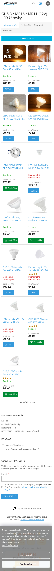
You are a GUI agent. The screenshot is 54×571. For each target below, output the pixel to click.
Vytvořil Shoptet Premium (29, 508)
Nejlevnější (26, 25)
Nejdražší (38, 25)
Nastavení (26, 555)
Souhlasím (26, 564)
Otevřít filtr (27, 38)
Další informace (10, 545)
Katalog (4, 420)
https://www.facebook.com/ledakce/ (22, 449)
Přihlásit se (10, 496)
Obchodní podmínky (10, 424)
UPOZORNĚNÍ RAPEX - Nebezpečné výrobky (21, 431)
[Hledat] (33, 3)
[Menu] (48, 3)
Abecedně (7, 30)
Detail (8, 89)
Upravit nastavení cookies (32, 519)
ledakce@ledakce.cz (15, 445)
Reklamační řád (8, 427)
